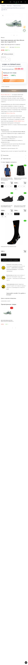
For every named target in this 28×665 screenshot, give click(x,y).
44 (2, 216)
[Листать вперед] (16, 35)
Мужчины (9, 5)
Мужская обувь (17, 5)
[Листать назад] (11, 35)
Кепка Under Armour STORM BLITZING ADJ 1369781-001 (19, 206)
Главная (3, 5)
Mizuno (3, 37)
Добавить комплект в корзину (10, 260)
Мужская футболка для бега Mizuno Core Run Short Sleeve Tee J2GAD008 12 (7, 179)
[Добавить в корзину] (11, 183)
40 (2, 213)
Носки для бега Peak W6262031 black (8, 246)
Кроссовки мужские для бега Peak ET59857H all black (6, 206)
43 (11, 213)
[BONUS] (16, 2)
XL (10, 186)
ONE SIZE (17, 213)
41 (5, 213)
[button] (25, 2)
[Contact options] (26, 662)
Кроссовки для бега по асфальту (12, 44)
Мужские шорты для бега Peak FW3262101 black (20, 179)
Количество (3, 57)
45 (5, 216)
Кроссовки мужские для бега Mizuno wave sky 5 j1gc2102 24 (13, 8)
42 (8, 213)
